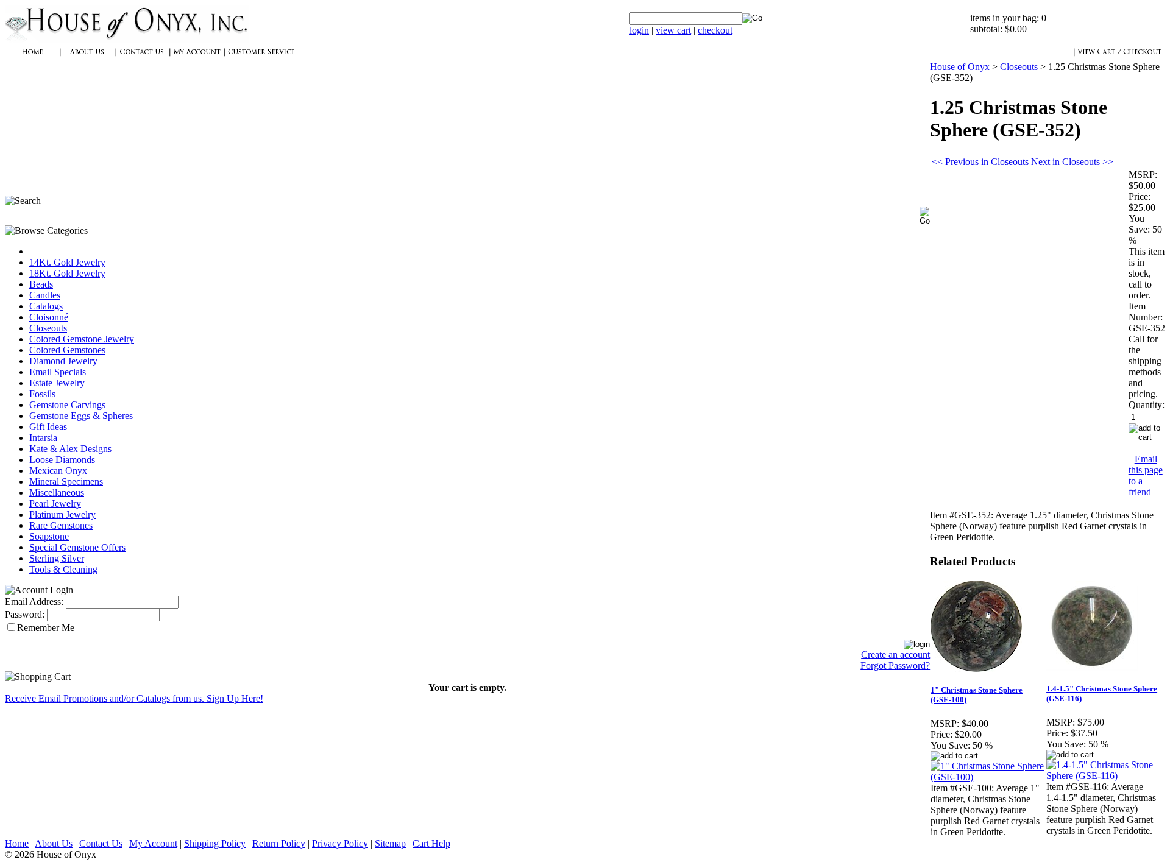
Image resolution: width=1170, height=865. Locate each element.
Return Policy (278, 843)
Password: (24, 614)
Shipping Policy (215, 843)
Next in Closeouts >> (1072, 162)
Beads (41, 284)
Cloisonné (48, 317)
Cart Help (431, 843)
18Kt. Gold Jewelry (67, 273)
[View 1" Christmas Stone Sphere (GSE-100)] (988, 777)
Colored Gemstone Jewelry (81, 339)
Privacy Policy (340, 843)
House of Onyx (960, 67)
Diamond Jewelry (63, 361)
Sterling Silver (56, 558)
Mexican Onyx (58, 470)
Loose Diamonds (62, 459)
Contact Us (100, 843)
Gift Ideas (48, 427)
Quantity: (1147, 405)
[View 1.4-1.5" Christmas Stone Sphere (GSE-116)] (1103, 776)
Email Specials (57, 372)
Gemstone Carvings (67, 405)
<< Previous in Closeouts (980, 162)
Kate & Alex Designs (70, 448)
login (639, 30)
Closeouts (48, 328)
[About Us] (87, 58)
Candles (44, 295)
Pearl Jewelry (55, 503)
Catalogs (46, 306)
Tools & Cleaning (63, 569)
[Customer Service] (260, 58)
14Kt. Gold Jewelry (67, 262)
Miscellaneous (56, 492)
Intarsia (43, 437)
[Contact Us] (142, 58)
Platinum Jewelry (62, 514)
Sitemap (390, 843)
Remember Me (45, 628)
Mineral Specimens (66, 481)
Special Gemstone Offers (77, 547)
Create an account (895, 654)
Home (17, 843)
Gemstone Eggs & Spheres (81, 416)
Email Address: (34, 601)
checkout (715, 30)
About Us (54, 843)
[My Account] (196, 58)
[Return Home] (127, 39)
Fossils (42, 394)
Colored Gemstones (67, 350)
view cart (673, 30)
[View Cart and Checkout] (1119, 58)
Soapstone (49, 536)
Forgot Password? (895, 665)
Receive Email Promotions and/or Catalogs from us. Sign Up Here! (134, 698)
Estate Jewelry (57, 383)
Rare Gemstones (61, 525)
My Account (153, 843)
